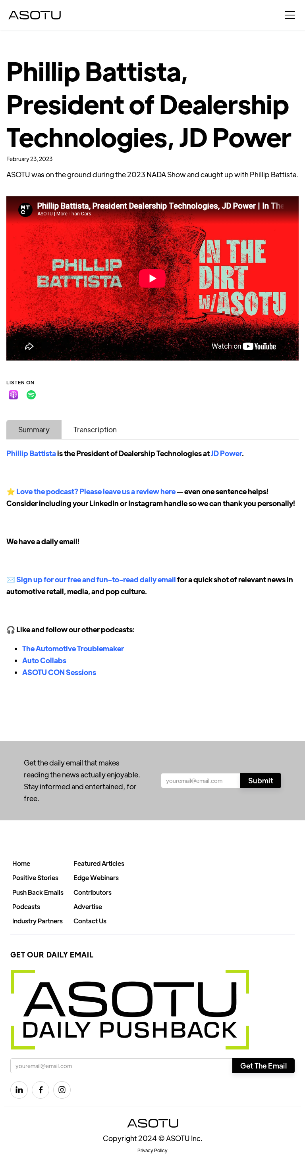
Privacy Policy (152, 1150)
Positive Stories (35, 877)
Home (21, 863)
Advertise (87, 906)
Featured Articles (98, 863)
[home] (34, 15)
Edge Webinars (96, 877)
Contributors (92, 892)
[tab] (34, 429)
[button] (290, 15)
